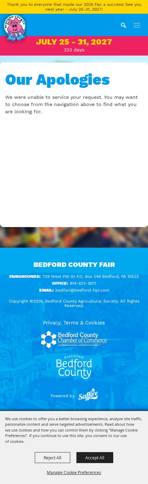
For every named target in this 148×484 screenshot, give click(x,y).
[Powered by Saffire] (88, 395)
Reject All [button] (52, 457)
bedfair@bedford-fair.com (82, 290)
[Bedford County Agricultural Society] (13, 29)
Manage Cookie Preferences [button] (74, 472)
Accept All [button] (94, 457)
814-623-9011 (83, 283)
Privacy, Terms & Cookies (74, 323)
